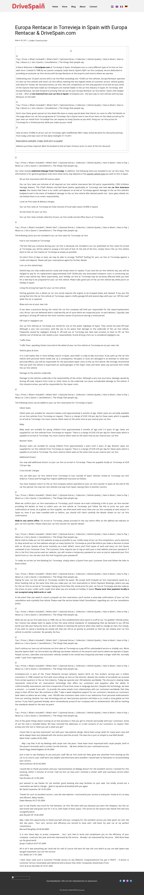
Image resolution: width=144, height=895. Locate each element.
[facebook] (120, 881)
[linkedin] (131, 881)
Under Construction (38, 40)
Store (64, 6)
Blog (73, 6)
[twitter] (124, 881)
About (82, 6)
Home (55, 6)
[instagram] (127, 881)
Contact (93, 6)
